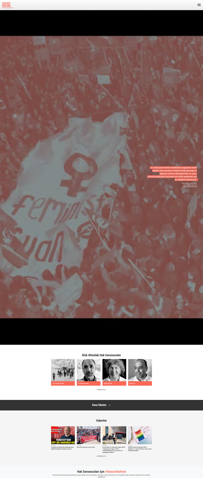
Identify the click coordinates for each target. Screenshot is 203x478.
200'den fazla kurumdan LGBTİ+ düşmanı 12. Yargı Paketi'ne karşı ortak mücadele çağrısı (139, 448)
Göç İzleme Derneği (58, 383)
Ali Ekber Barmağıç (83, 383)
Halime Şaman (108, 383)
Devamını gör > (101, 389)
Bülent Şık (132, 383)
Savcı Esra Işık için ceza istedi (86, 447)
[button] (101, 405)
